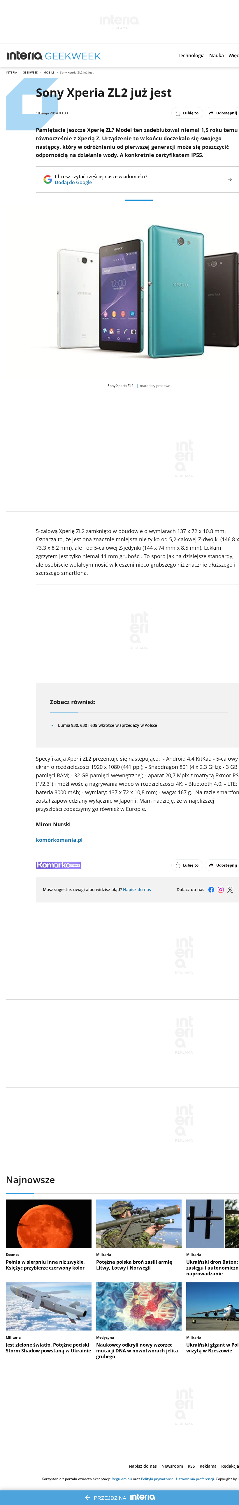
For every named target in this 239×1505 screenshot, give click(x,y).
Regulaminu (122, 1478)
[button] (191, 55)
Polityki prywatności (157, 1478)
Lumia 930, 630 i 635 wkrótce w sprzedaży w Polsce (107, 725)
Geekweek (30, 72)
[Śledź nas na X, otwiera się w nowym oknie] (230, 889)
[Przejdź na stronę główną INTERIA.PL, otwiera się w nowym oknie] (25, 55)
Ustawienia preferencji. (195, 1479)
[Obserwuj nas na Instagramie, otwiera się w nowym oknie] (220, 889)
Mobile (49, 72)
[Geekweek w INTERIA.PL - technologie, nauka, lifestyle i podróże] (73, 55)
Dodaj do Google (101, 182)
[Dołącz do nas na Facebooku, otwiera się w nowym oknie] (211, 889)
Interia (11, 72)
